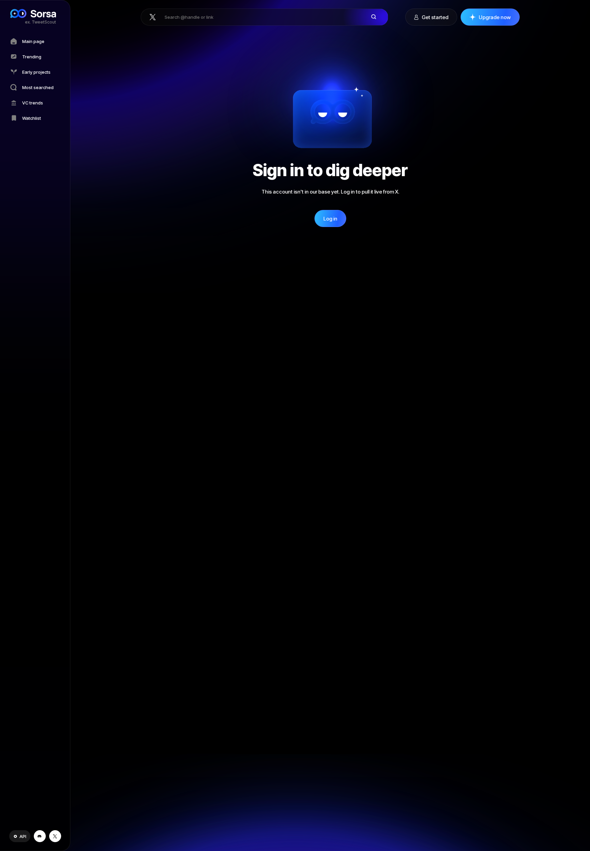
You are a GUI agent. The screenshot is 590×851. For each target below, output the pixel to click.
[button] (19, 836)
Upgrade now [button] (495, 17)
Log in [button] (330, 218)
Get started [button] (435, 17)
